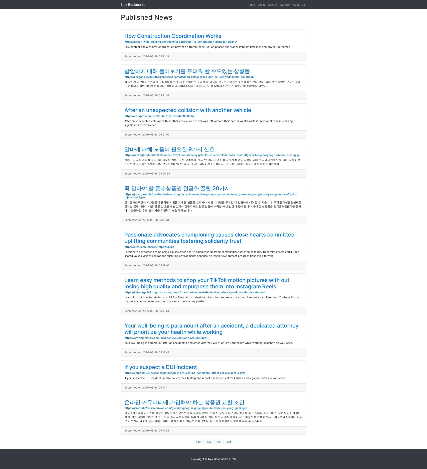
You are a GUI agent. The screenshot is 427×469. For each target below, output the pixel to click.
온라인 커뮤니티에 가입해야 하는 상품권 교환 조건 (184, 402)
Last (228, 442)
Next (219, 442)
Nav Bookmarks (133, 5)
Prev (208, 442)
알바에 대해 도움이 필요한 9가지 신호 (169, 149)
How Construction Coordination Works (172, 36)
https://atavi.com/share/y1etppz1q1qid (149, 246)
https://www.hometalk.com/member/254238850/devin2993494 (165, 338)
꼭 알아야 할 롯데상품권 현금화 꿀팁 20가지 (177, 188)
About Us (299, 4)
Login (261, 4)
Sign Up (272, 4)
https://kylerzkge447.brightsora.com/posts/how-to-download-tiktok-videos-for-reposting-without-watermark (195, 292)
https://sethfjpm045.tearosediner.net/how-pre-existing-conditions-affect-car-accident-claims (185, 372)
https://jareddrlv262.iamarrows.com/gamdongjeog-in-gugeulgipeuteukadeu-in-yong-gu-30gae (185, 408)
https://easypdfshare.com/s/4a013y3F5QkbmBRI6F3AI (159, 116)
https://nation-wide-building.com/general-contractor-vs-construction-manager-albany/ (180, 41)
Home (251, 4)
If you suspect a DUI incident (160, 367)
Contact (285, 4)
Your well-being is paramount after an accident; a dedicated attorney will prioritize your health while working (211, 328)
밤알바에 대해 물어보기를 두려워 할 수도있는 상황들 (187, 71)
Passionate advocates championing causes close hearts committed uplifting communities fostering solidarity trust (209, 237)
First (198, 442)
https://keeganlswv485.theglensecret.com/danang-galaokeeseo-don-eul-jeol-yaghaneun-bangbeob (189, 76)
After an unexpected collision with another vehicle (187, 110)
